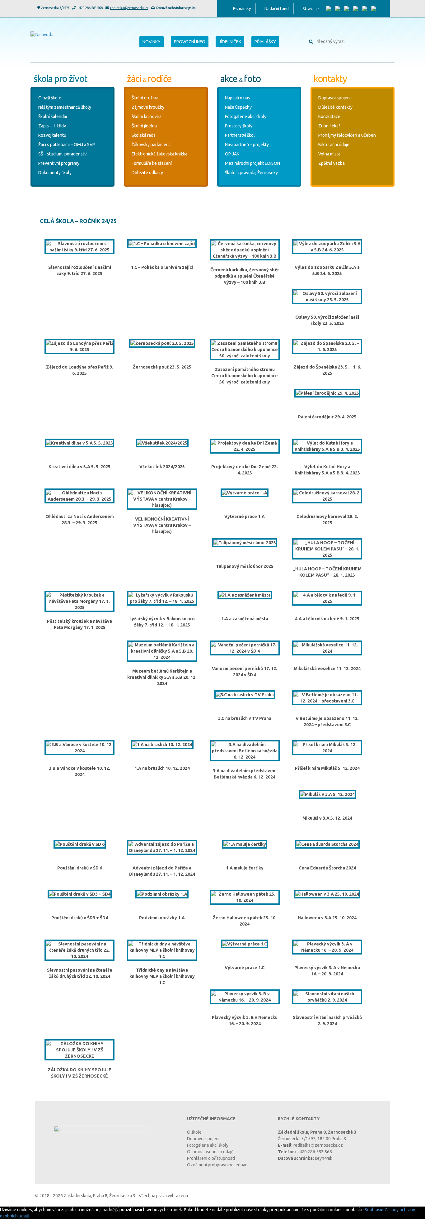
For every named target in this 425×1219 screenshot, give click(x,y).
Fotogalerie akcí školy (245, 116)
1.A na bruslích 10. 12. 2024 (162, 768)
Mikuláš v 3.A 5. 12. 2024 (327, 818)
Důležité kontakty (335, 107)
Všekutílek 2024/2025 (162, 466)
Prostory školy (238, 125)
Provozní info (189, 41)
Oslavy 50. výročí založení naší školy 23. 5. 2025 (327, 320)
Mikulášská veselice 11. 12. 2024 (327, 668)
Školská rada (144, 135)
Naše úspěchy (238, 107)
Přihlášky (265, 41)
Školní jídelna (144, 125)
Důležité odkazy (147, 172)
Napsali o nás (237, 97)
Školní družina (145, 97)
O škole (194, 1132)
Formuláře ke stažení (152, 163)
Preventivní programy (58, 163)
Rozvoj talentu (52, 135)
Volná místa (329, 153)
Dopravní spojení (334, 97)
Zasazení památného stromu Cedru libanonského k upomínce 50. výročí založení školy (244, 375)
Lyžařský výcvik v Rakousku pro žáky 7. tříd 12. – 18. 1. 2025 (162, 621)
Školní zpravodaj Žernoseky (251, 172)
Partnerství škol (240, 135)
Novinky (151, 41)
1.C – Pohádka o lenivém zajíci (162, 267)
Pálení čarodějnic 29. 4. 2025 (327, 416)
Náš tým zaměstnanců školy (64, 107)
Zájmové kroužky (148, 107)
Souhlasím (375, 1209)
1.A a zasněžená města (244, 618)
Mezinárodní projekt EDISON (252, 163)
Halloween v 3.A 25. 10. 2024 (327, 917)
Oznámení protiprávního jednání (218, 1164)
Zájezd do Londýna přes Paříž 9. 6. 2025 (79, 370)
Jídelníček (230, 41)
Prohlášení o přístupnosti (211, 1158)
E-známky (242, 8)
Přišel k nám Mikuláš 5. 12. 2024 (327, 768)
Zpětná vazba (331, 163)
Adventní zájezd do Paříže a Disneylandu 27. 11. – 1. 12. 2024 (162, 871)
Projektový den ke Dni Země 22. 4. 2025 (244, 469)
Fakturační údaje (333, 144)
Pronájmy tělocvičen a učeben (347, 135)
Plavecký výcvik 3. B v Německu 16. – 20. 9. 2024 (245, 1020)
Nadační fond (276, 8)
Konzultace (329, 116)
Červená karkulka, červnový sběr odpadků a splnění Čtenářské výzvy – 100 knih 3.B (244, 276)
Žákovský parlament (151, 144)
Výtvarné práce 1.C (244, 967)
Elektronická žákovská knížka (159, 153)
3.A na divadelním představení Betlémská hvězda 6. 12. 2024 (245, 773)
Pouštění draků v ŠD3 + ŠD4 (79, 917)
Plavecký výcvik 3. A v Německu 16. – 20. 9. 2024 (327, 970)
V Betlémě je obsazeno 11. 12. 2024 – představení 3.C (327, 721)
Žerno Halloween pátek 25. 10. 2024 (245, 920)
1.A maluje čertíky (245, 867)
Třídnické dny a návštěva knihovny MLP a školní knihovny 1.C (162, 976)
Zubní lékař (329, 125)
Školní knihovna (146, 116)
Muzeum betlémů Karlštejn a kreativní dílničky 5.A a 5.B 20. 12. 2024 (162, 677)
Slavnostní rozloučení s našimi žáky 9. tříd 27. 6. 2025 (79, 270)
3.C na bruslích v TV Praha (244, 718)
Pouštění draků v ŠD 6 (79, 867)
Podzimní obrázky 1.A (162, 917)
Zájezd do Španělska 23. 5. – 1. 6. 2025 (327, 370)
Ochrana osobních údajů (210, 1151)
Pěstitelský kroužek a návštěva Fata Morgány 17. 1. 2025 (79, 624)
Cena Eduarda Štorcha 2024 (327, 867)
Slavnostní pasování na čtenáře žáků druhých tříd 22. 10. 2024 (79, 973)
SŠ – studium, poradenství (62, 153)
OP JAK (232, 153)
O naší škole (49, 97)
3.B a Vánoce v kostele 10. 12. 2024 (79, 771)
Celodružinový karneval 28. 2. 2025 (327, 519)
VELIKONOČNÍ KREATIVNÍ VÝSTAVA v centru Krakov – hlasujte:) (162, 525)
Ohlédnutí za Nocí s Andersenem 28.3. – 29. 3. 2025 (79, 519)
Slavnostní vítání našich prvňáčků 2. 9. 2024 (327, 1020)
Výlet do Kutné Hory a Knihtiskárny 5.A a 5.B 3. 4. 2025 (327, 469)
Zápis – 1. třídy (52, 125)
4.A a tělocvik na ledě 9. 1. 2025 (327, 618)
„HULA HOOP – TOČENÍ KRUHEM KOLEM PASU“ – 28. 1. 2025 (327, 572)
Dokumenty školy (55, 172)
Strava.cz (311, 8)
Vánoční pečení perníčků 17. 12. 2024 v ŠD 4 (244, 671)
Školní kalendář (53, 116)
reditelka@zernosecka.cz (129, 8)
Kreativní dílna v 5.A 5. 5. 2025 (79, 466)
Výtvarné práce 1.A (244, 516)
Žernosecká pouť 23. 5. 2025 (162, 366)
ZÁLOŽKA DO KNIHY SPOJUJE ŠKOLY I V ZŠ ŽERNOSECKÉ (79, 1073)
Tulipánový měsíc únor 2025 (244, 566)
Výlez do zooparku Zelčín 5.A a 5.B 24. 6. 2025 (327, 270)
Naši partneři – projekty (247, 144)
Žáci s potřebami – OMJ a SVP (66, 144)
